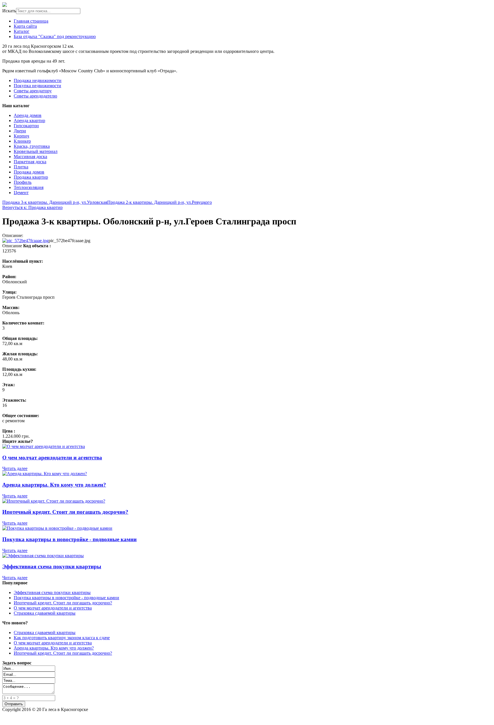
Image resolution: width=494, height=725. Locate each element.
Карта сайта (25, 26)
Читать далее (14, 468)
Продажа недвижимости (37, 80)
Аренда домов (27, 115)
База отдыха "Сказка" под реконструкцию (55, 36)
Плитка (21, 166)
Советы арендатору (33, 90)
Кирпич (21, 136)
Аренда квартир (29, 120)
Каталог (21, 31)
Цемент (21, 192)
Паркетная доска (30, 161)
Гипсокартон (26, 125)
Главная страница (31, 21)
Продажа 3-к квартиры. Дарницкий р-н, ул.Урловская (54, 202)
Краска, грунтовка (32, 146)
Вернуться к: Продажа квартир (32, 207)
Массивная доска (30, 156)
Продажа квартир (31, 177)
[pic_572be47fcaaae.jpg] (25, 240)
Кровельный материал (35, 151)
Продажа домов (29, 172)
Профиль (22, 182)
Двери (20, 130)
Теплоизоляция (28, 187)
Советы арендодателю (35, 95)
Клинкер (22, 141)
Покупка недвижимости (37, 85)
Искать (9, 10)
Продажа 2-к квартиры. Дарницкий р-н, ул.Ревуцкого (159, 202)
